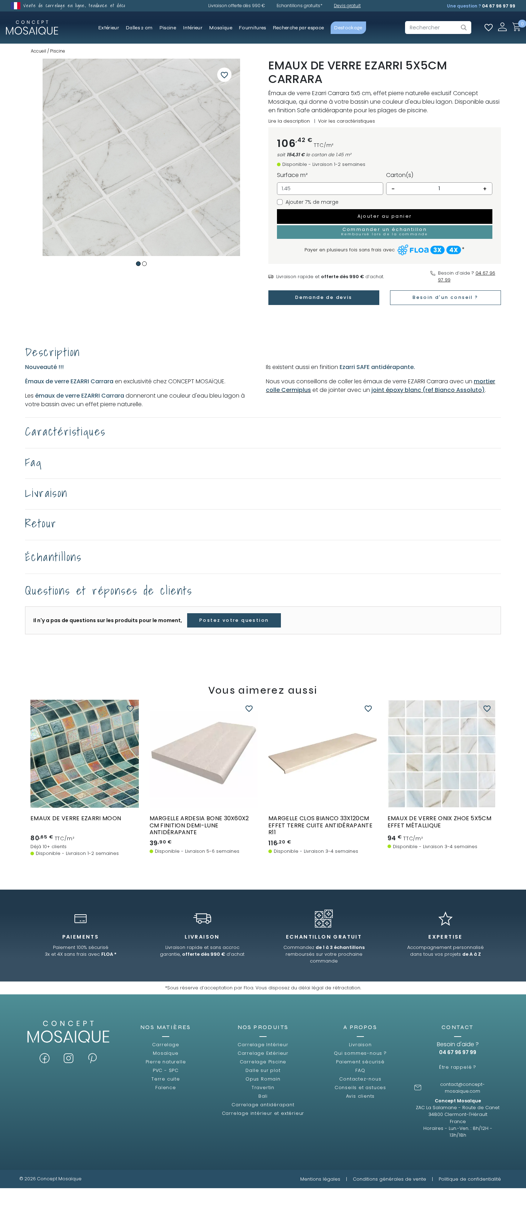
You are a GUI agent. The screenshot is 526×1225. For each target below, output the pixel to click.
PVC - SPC (166, 1070)
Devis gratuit (347, 6)
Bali (263, 1096)
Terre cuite (165, 1079)
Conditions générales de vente (389, 1179)
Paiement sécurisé (360, 1062)
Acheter (84, 788)
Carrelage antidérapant (263, 1105)
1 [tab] (138, 263)
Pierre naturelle (166, 1062)
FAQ (360, 1070)
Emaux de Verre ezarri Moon (75, 818)
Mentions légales (320, 1179)
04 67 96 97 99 (498, 6)
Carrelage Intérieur (263, 1045)
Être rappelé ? (457, 1067)
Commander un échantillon (384, 231)
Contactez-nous (360, 1079)
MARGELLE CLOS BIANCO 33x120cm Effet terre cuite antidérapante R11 (320, 825)
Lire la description (289, 121)
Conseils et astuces (360, 1087)
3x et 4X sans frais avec (81, 954)
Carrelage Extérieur (263, 1053)
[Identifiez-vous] (502, 27)
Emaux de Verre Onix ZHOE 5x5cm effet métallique (440, 821)
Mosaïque (165, 1053)
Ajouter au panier (384, 216)
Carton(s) (399, 175)
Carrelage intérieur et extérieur (263, 1113)
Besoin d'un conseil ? (445, 297)
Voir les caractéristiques (346, 121)
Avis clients (360, 1096)
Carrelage (165, 1045)
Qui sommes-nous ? (360, 1053)
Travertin (263, 1087)
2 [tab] (144, 263)
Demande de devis (323, 297)
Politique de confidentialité (470, 1179)
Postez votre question (234, 620)
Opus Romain (263, 1079)
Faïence (165, 1087)
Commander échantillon (84, 801)
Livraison (360, 1045)
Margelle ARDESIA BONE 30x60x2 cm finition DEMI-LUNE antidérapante (199, 825)
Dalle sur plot (262, 1070)
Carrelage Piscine (263, 1062)
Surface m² (292, 175)
